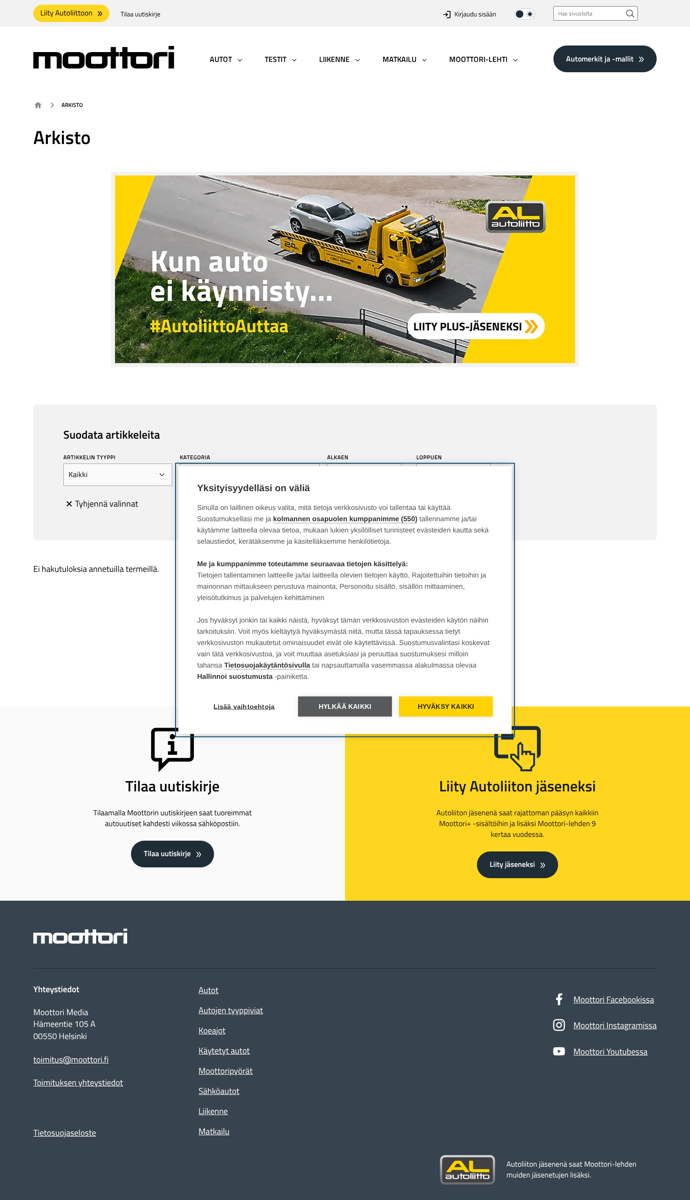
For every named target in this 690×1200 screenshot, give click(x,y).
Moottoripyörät (226, 1070)
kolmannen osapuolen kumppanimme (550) (345, 519)
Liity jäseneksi (512, 864)
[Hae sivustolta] (630, 13)
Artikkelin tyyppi (89, 457)
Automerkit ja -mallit (600, 58)
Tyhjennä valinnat (106, 503)
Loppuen (429, 457)
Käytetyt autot (224, 1050)
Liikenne (213, 1111)
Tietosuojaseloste (64, 1132)
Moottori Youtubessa (611, 1051)
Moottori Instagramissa (615, 1025)
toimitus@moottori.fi (71, 1060)
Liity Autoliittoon (66, 13)
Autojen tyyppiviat (231, 1010)
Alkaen (338, 457)
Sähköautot (219, 1091)
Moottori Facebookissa (614, 999)
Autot (208, 990)
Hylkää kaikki (345, 706)
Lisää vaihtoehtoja (244, 706)
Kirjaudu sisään (475, 14)
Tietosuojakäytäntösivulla (267, 665)
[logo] (103, 65)
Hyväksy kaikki (446, 706)
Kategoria (195, 457)
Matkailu (214, 1131)
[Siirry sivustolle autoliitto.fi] (467, 1170)
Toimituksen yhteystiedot (78, 1083)
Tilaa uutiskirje (141, 14)
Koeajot (212, 1030)
